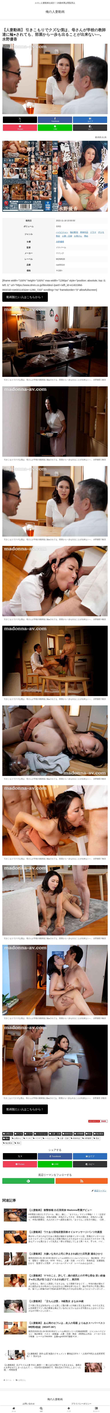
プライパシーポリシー (81, 1404)
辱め (86, 236)
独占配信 (74, 232)
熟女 (58, 236)
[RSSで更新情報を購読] (82, 1181)
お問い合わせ (29, 1404)
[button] (90, 127)
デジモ (101, 232)
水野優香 (60, 242)
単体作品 (84, 232)
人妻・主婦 (67, 236)
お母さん (78, 236)
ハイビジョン (62, 232)
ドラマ (93, 232)
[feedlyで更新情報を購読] (28, 1181)
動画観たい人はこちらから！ (25, 297)
